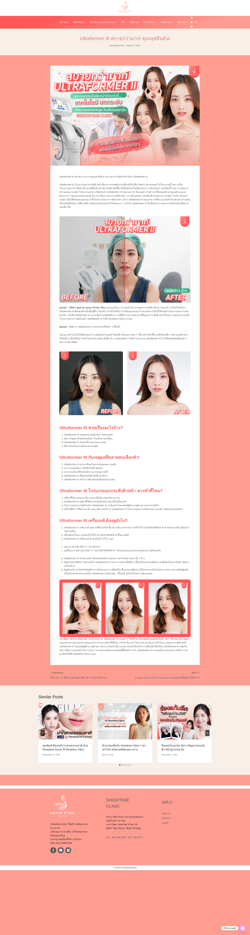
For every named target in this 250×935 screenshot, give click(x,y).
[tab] (119, 765)
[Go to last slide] (42, 733)
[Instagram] (191, 22)
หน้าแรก (63, 22)
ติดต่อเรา (182, 22)
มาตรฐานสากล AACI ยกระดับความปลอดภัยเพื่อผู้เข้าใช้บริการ (167, 675)
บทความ (134, 22)
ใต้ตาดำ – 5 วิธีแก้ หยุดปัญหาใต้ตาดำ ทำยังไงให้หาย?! (78, 675)
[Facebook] (191, 18)
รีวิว (123, 22)
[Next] (207, 733)
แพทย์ (165, 823)
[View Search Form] (195, 22)
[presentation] (65, 721)
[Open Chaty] (242, 928)
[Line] (191, 27)
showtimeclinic (118, 45)
